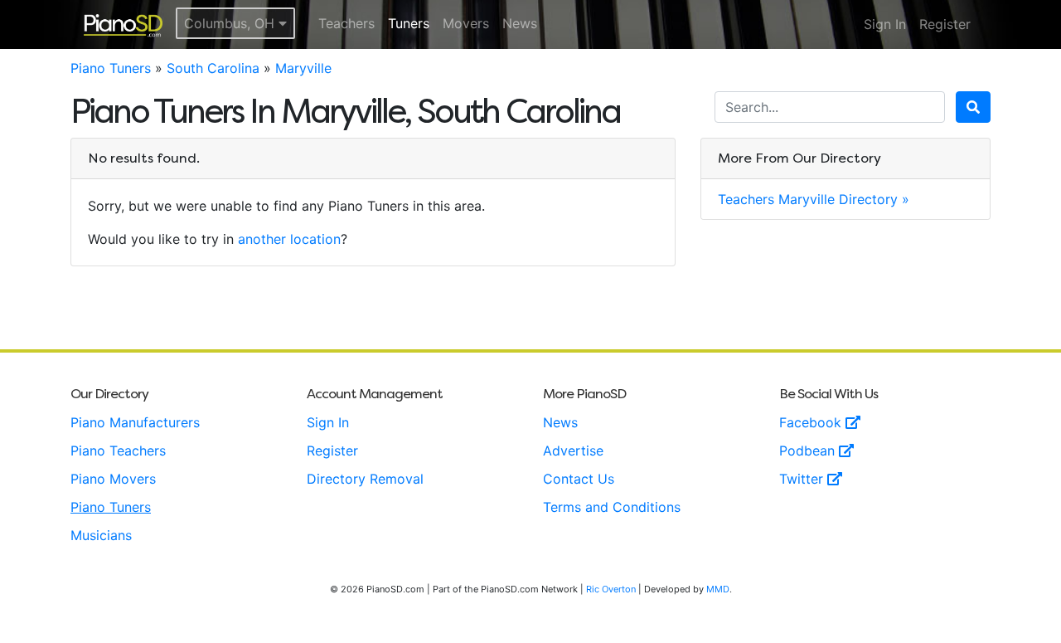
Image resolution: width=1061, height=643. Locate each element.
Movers (466, 23)
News (519, 23)
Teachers (346, 23)
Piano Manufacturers (135, 422)
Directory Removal (365, 478)
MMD (717, 589)
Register (945, 24)
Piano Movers (113, 478)
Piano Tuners (110, 68)
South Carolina (213, 68)
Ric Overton (611, 589)
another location (289, 239)
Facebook (812, 422)
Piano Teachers (118, 450)
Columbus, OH (231, 23)
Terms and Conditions (612, 507)
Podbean (809, 450)
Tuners (408, 23)
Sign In (885, 24)
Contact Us (578, 478)
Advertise (573, 450)
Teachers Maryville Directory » (813, 199)
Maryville (303, 68)
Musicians (101, 535)
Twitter (803, 478)
